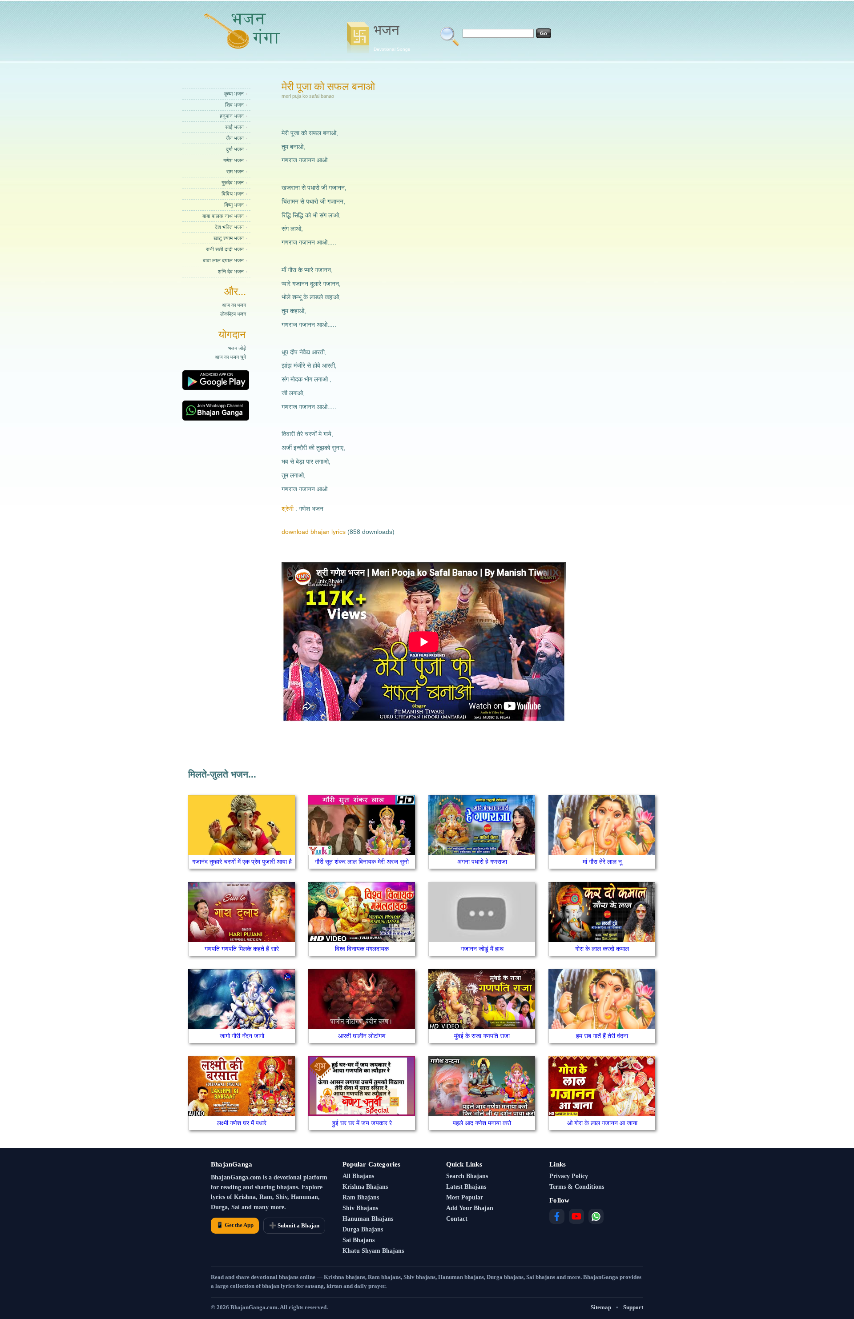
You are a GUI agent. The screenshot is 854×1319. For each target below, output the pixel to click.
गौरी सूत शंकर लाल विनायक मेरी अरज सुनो (362, 861)
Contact (456, 1218)
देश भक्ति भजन (229, 227)
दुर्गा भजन (235, 149)
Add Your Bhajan (469, 1208)
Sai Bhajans (358, 1240)
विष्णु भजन (234, 205)
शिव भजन (234, 105)
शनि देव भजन (231, 272)
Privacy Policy (568, 1176)
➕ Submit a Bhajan (294, 1225)
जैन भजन (235, 138)
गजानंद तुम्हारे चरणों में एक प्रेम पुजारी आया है (242, 861)
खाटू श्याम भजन (229, 238)
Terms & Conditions (576, 1186)
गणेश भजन (233, 160)
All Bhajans (358, 1176)
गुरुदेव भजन (233, 183)
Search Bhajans (467, 1176)
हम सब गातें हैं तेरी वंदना (602, 1035)
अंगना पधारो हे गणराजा (482, 861)
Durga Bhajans (362, 1229)
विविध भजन (233, 194)
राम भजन (235, 171)
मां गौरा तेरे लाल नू (602, 861)
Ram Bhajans (360, 1197)
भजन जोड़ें (237, 348)
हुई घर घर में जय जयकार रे (362, 1123)
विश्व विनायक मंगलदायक (362, 948)
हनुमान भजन (232, 116)
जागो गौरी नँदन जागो (242, 1035)
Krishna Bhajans (365, 1186)
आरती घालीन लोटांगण (362, 1035)
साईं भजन (234, 127)
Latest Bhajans (466, 1186)
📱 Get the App (235, 1225)
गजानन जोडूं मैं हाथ (482, 948)
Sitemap (601, 1307)
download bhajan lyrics (314, 531)
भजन (392, 37)
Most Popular (464, 1197)
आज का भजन (234, 305)
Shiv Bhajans (360, 1208)
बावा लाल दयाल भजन (223, 260)
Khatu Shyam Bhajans (373, 1250)
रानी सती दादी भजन (225, 249)
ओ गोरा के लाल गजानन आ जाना (602, 1123)
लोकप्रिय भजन (233, 314)
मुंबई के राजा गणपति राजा (482, 1035)
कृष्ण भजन (234, 94)
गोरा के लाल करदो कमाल (602, 948)
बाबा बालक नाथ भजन (223, 216)
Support (633, 1307)
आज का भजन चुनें (230, 357)
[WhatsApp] (596, 1216)
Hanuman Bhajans (367, 1218)
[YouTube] (576, 1216)
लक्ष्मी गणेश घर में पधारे (241, 1123)
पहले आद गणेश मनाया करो (482, 1123)
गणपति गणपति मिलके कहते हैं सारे (242, 948)
